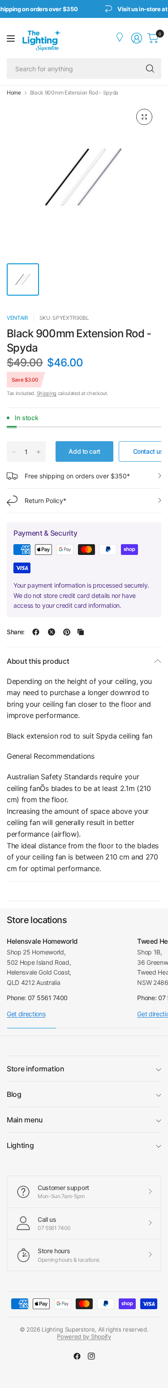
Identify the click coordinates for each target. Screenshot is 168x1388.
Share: (16, 632)
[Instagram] (91, 1356)
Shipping (46, 393)
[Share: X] (51, 632)
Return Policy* (45, 500)
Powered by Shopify (84, 1336)
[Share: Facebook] (36, 632)
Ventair (17, 317)
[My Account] (120, 38)
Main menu (25, 1119)
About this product (38, 661)
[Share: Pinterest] (67, 632)
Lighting (20, 1145)
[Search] (150, 68)
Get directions (26, 1014)
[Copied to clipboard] (80, 632)
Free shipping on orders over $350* (77, 476)
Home (14, 92)
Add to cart (84, 451)
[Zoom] (144, 117)
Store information (36, 1068)
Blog (14, 1094)
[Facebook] (77, 1356)
